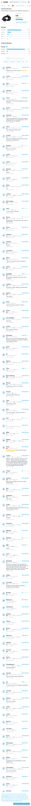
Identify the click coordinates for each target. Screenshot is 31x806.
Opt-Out (21, 803)
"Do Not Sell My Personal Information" (12, 800)
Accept (15, 803)
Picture (13, 58)
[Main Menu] (1, 2)
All (8, 58)
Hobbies (29, 5)
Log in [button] (25, 2)
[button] (22, 2)
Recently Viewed (20, 5)
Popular (3, 5)
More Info (27, 803)
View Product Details (21, 22)
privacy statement (5, 796)
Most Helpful (20, 58)
